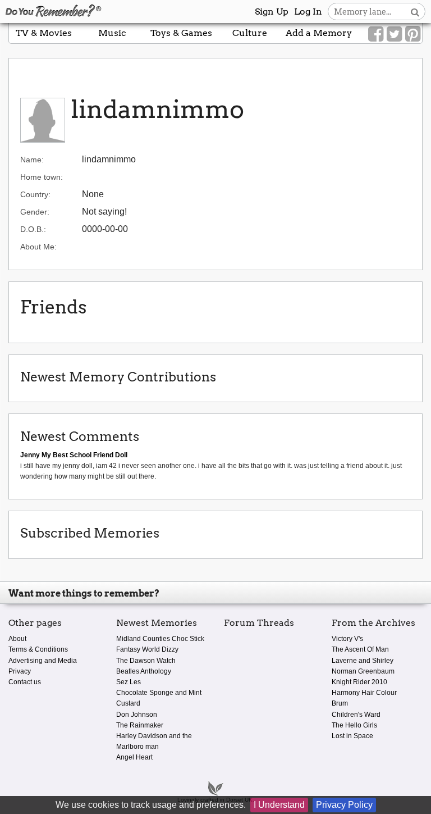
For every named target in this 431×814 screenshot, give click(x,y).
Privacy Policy (344, 805)
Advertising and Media (42, 661)
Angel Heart (134, 757)
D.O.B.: (33, 229)
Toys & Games (181, 33)
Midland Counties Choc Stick (160, 639)
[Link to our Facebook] (375, 34)
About (17, 639)
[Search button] (415, 11)
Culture (249, 33)
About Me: (38, 246)
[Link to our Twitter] (394, 34)
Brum (340, 703)
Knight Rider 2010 (359, 682)
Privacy (19, 671)
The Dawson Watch (146, 661)
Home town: (41, 176)
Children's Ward (356, 714)
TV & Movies (44, 33)
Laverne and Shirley (362, 661)
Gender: (34, 211)
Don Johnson (136, 714)
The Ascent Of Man (360, 649)
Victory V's (347, 639)
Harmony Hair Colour (364, 693)
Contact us (24, 682)
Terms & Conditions (38, 649)
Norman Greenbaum (363, 671)
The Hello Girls (354, 725)
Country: (35, 194)
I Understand (279, 805)
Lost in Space (352, 736)
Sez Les (128, 682)
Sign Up (271, 11)
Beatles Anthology (143, 671)
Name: (32, 159)
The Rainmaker (139, 725)
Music (112, 33)
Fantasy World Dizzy (147, 649)
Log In (308, 11)
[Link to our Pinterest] (412, 34)
